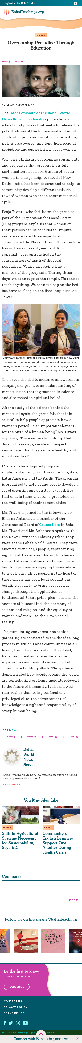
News (41, 35)
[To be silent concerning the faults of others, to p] (55, 941)
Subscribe (17, 987)
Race (15, 730)
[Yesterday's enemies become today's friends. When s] (27, 941)
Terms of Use (14, 1013)
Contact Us (13, 1001)
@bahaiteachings (62, 919)
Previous (3, 940)
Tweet (16, 61)
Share (5, 61)
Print (71, 736)
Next (78, 940)
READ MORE (11, 785)
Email (51, 736)
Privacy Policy (16, 1007)
